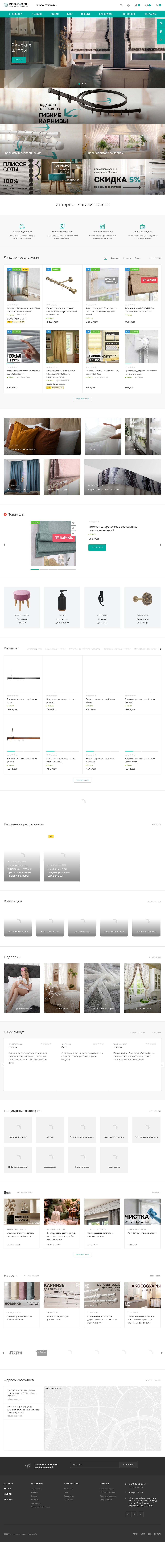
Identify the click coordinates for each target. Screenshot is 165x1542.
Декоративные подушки (22, 449)
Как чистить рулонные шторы (142, 1233)
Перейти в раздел (153, 1380)
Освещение (114, 1167)
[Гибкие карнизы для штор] (82, 106)
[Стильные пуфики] (22, 599)
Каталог (8, 1484)
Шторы (50, 1137)
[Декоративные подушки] (42, 436)
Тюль (91, 449)
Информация (71, 1484)
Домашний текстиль (114, 1137)
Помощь (105, 1484)
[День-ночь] (143, 436)
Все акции (156, 824)
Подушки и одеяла (114, 931)
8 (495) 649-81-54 (15, 1416)
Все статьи (156, 1193)
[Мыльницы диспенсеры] (62, 599)
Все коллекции (154, 901)
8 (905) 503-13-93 (14, 1399)
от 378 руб (19, 60)
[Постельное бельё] (82, 802)
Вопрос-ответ (106, 1500)
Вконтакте (127, 1514)
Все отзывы (156, 1032)
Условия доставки (108, 1492)
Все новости (155, 1276)
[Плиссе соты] (20, 177)
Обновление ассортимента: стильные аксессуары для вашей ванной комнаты (141, 1319)
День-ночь (135, 449)
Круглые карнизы (50, 931)
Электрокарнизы (18, 489)
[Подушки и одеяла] (22, 988)
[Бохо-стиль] (62, 988)
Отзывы (34, 1496)
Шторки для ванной (18, 931)
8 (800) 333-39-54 (46, 5)
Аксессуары (50, 1167)
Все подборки (155, 957)
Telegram (134, 1514)
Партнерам (36, 1503)
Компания (37, 1484)
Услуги (8, 1494)
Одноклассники (141, 1514)
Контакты (35, 1500)
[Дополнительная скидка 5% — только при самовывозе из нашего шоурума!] (123, 177)
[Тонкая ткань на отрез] (102, 988)
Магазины (68, 1489)
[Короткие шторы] (142, 988)
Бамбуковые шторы (146, 931)
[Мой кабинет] (128, 5)
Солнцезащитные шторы (82, 1137)
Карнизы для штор (18, 1137)
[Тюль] (123, 141)
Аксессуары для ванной (146, 1137)
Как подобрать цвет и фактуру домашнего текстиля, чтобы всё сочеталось (61, 1236)
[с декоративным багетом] (122, 477)
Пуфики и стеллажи (17, 1167)
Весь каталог (155, 258)
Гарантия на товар (108, 1496)
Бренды (8, 1499)
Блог (66, 1492)
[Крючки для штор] (102, 599)
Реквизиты (69, 1496)
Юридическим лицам (40, 1507)
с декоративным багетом (103, 489)
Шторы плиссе (82, 931)
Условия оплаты (107, 1489)
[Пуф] (61, 177)
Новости (34, 1492)
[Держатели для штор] (142, 599)
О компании (36, 1489)
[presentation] (3, 1064)
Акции (7, 1489)
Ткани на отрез (82, 1167)
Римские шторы (57, 489)
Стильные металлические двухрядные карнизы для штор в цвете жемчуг (102, 1319)
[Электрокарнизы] (22, 477)
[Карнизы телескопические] (41, 141)
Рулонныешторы (22, 47)
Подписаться (129, 1464)
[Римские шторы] (62, 477)
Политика (68, 1500)
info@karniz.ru (136, 1492)
